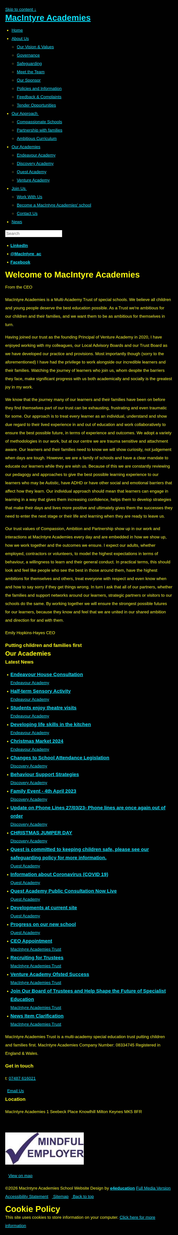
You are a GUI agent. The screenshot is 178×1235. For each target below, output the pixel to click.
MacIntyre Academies (48, 17)
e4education (122, 1188)
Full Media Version (153, 1188)
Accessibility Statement (26, 1196)
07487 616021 (22, 1078)
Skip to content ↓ (20, 9)
